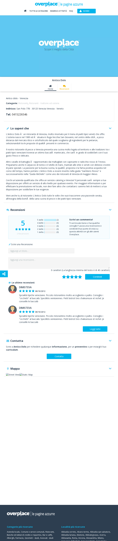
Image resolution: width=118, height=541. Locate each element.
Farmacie (20, 538)
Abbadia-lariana (68, 535)
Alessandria (91, 538)
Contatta (59, 356)
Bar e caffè (47, 535)
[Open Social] (4, 273)
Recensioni (64, 88)
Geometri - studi (32, 538)
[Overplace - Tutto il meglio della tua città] (25, 11)
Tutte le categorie (38, 11)
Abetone (80, 535)
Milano (101, 538)
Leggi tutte (95, 329)
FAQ (71, 11)
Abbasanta (66, 538)
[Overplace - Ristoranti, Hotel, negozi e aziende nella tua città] (59, 4)
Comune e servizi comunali (32, 532)
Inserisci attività (58, 11)
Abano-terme (83, 532)
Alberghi (10, 538)
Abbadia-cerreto (68, 532)
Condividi (97, 276)
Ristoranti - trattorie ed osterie (44, 103)
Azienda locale (13, 532)
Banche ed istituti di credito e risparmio (24, 535)
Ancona (81, 538)
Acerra (102, 535)
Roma (74, 538)
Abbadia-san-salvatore (100, 532)
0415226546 (19, 114)
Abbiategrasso (91, 535)
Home (50, 88)
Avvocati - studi (46, 538)
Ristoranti (23, 103)
